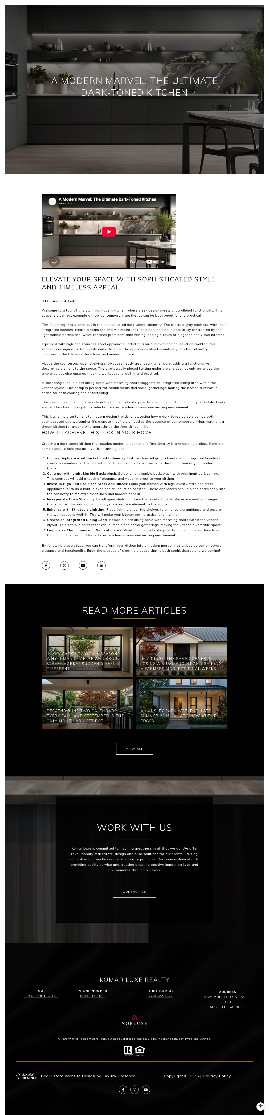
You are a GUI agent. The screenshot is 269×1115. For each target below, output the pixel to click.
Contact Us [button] (134, 892)
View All (134, 749)
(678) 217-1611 (92, 996)
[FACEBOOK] (123, 1090)
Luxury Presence (119, 1076)
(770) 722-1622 (160, 996)
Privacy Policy (217, 1076)
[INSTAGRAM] (134, 1090)
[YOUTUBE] (146, 1090)
